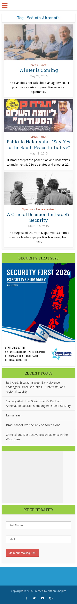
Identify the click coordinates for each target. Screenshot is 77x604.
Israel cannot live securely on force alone (33, 425)
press (34, 65)
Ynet (43, 65)
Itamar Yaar (14, 415)
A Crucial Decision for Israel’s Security (38, 217)
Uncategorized (45, 209)
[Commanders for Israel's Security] (38, 5)
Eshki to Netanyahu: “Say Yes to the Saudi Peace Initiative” (38, 144)
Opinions (27, 209)
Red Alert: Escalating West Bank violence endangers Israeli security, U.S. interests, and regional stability (35, 386)
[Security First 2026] (38, 314)
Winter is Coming (38, 70)
